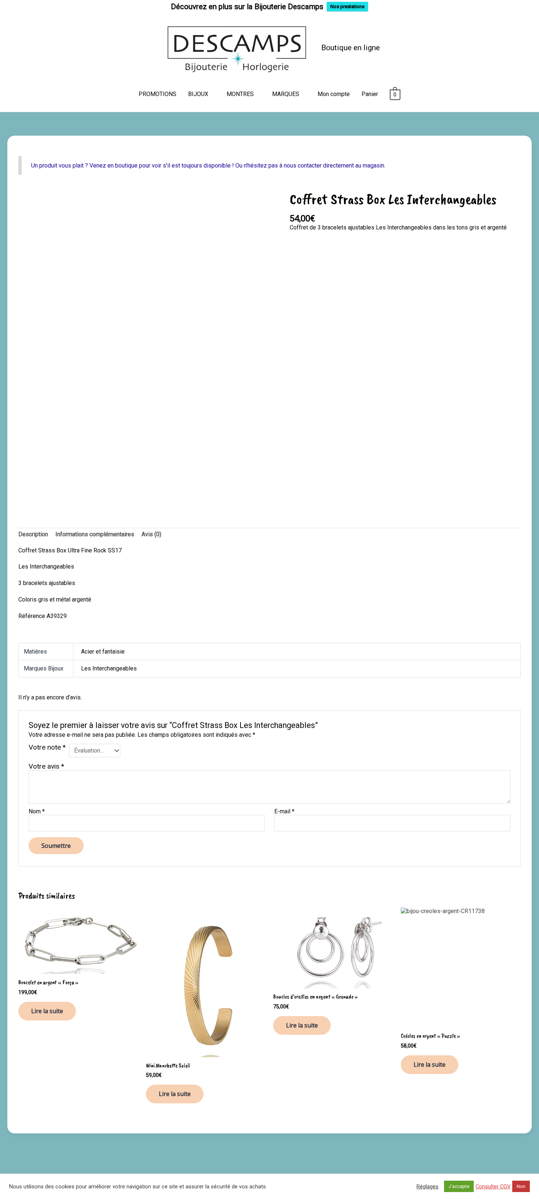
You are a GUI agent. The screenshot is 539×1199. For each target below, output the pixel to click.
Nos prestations (347, 6)
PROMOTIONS (157, 94)
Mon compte (334, 94)
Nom (37, 811)
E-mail (284, 811)
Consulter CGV (493, 1186)
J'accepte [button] (458, 1186)
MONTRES (240, 94)
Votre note (47, 747)
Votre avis (46, 766)
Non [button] (521, 1186)
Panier (370, 94)
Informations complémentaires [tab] (94, 534)
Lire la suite (47, 1011)
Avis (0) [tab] (151, 534)
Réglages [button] (428, 1186)
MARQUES (285, 94)
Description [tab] (33, 534)
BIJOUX (198, 94)
